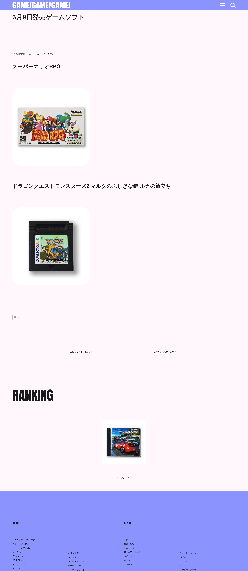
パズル (183, 557)
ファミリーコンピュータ (23, 539)
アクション (129, 539)
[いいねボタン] (15, 317)
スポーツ (128, 555)
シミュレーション (188, 553)
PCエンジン (18, 555)
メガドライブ (18, 564)
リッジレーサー (124, 477)
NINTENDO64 (75, 565)
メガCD (16, 568)
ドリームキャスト (76, 569)
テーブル (184, 561)
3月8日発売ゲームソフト (81, 351)
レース (127, 560)
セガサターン (74, 557)
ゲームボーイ (18, 551)
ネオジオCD (74, 553)
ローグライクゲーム (189, 569)
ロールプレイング (132, 551)
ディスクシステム (20, 543)
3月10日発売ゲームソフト (166, 351)
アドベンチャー (131, 564)
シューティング (131, 547)
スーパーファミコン (21, 547)
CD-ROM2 (17, 560)
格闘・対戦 (129, 543)
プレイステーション (77, 561)
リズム (183, 565)
